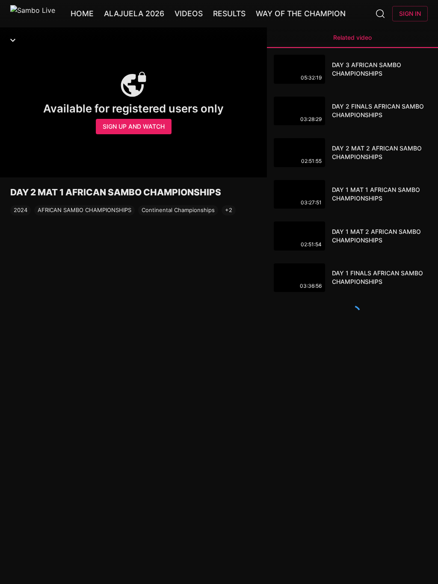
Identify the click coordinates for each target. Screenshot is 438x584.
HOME (82, 13)
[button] (229, 210)
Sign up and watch (134, 126)
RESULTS (229, 13)
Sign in (410, 13)
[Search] (380, 14)
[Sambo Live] (32, 13)
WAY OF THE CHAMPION (301, 13)
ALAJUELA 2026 (134, 13)
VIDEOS (189, 13)
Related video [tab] (352, 37)
